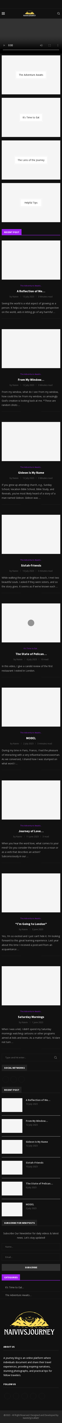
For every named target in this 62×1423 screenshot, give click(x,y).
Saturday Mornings (31, 1017)
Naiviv (15, 296)
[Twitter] (14, 1079)
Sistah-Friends (31, 565)
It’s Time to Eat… (14, 1287)
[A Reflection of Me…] (31, 260)
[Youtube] (33, 1395)
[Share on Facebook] (28, 318)
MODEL (31, 738)
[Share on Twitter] (31, 318)
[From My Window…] (31, 348)
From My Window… (31, 380)
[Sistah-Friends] (31, 534)
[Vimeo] (42, 1395)
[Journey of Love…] (31, 800)
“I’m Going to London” (31, 924)
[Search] (58, 13)
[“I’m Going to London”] (31, 893)
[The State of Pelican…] (12, 1188)
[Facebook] (6, 1079)
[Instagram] (21, 1079)
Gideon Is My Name (31, 473)
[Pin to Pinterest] (35, 318)
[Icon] (31, 623)
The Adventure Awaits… (18, 1295)
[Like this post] (23, 318)
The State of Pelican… (31, 654)
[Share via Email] (39, 318)
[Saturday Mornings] (31, 985)
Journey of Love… (31, 831)
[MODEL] (31, 707)
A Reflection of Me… (31, 291)
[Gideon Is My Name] (31, 441)
